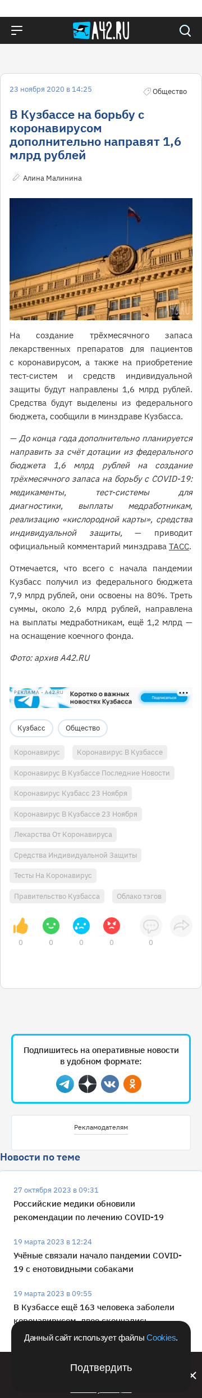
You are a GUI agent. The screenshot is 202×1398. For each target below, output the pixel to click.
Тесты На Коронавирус (53, 875)
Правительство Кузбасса (57, 896)
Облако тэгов (139, 896)
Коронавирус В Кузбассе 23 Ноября (75, 814)
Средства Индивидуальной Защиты (75, 855)
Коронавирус (37, 752)
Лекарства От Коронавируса (63, 834)
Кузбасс (31, 728)
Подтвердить (101, 1367)
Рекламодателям (101, 1127)
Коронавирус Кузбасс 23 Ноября (70, 793)
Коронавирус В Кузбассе (120, 752)
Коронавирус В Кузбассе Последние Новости (92, 773)
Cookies (161, 1337)
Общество (83, 728)
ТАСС (179, 546)
